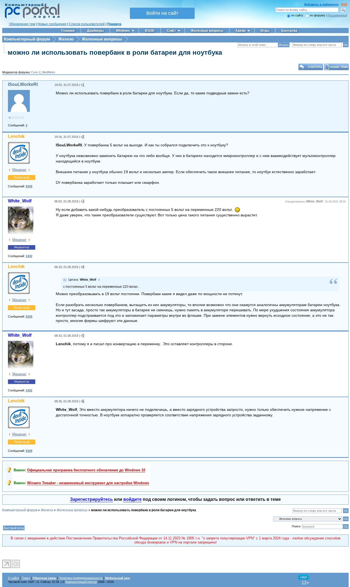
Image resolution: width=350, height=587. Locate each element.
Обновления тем (22, 24)
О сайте (13, 578)
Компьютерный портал (81, 581)
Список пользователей (87, 24)
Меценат (19, 170)
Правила (114, 24)
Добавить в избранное (321, 4)
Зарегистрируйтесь (91, 499)
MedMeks (48, 72)
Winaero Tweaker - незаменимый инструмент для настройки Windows (88, 483)
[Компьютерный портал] (31, 17)
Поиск (26, 578)
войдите (132, 499)
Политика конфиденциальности (81, 578)
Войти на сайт (162, 13)
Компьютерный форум (27, 39)
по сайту (297, 15)
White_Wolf (19, 201)
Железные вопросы (102, 39)
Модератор (21, 247)
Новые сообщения (51, 24)
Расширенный (337, 15)
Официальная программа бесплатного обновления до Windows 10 (86, 470)
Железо (66, 39)
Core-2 (35, 72)
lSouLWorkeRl (23, 84)
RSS (344, 4)
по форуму (318, 15)
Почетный (22, 177)
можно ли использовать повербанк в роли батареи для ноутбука (115, 52)
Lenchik (16, 136)
